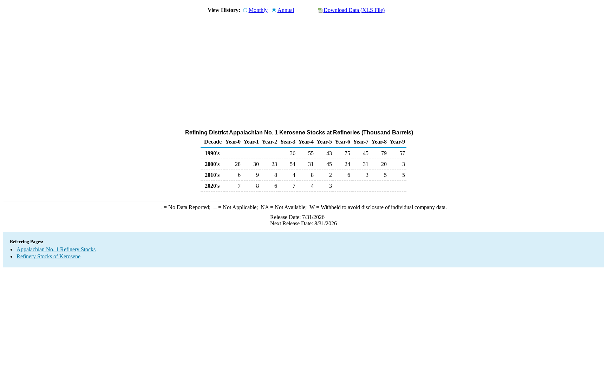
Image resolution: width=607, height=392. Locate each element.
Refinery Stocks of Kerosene (48, 256)
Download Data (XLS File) (354, 10)
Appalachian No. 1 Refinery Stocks (56, 249)
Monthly (258, 10)
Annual (286, 10)
